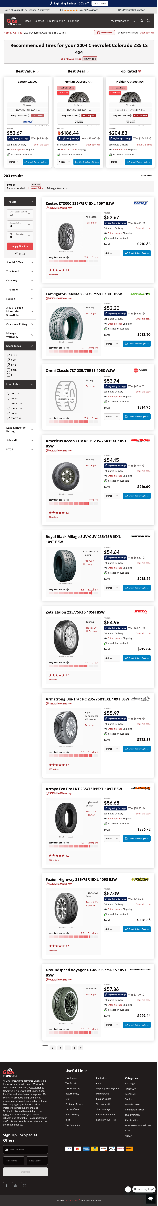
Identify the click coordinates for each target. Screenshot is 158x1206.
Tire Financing (72, 1088)
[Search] (131, 20)
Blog (67, 1119)
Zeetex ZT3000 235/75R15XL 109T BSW (79, 203)
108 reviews (53, 769)
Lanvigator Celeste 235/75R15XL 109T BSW (83, 293)
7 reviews (52, 949)
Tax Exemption (72, 1125)
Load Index (13, 388)
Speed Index (13, 349)
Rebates (39, 21)
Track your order (117, 21)
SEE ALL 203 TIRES (70, 58)
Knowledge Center (104, 1114)
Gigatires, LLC (71, 1200)
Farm (126, 1130)
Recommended (16, 188)
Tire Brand (12, 271)
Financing (73, 21)
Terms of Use (71, 1109)
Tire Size (11, 201)
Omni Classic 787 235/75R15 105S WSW (79, 369)
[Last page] (80, 1046)
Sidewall (11, 444)
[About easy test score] (29, 115)
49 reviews (53, 273)
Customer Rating (12, 325)
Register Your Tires (104, 1119)
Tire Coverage (102, 1109)
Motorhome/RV (131, 1104)
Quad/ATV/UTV (130, 1114)
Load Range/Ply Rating (15, 433)
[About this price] (46, 138)
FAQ (67, 1098)
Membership (101, 1093)
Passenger (90, 222)
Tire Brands (71, 1078)
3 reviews (52, 675)
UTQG (9, 453)
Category (11, 280)
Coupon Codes (102, 1098)
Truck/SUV (128, 1088)
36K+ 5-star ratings (27, 1094)
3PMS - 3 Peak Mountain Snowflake (14, 311)
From (89, 58)
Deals (28, 21)
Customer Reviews (74, 1104)
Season (10, 298)
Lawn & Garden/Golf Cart (136, 1125)
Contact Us (100, 1078)
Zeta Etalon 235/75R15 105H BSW (74, 608)
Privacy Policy (71, 1114)
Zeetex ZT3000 (27, 81)
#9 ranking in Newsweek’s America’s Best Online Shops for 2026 (24, 1091)
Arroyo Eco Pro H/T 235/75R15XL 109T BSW (83, 788)
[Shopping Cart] (146, 20)
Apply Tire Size (20, 246)
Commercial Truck (132, 1109)
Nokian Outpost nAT (79, 81)
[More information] (37, 71)
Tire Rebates (71, 1083)
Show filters (144, 175)
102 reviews (53, 859)
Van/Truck (128, 1093)
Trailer (126, 1099)
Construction (130, 1120)
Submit (25, 1171)
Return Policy (71, 1093)
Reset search (104, 32)
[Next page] (74, 1046)
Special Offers (14, 262)
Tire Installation (56, 21)
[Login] (139, 20)
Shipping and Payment (106, 1088)
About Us (99, 1083)
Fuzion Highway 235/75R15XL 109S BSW (80, 878)
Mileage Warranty (57, 188)
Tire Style (12, 289)
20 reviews (53, 514)
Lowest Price (35, 188)
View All (127, 1135)
